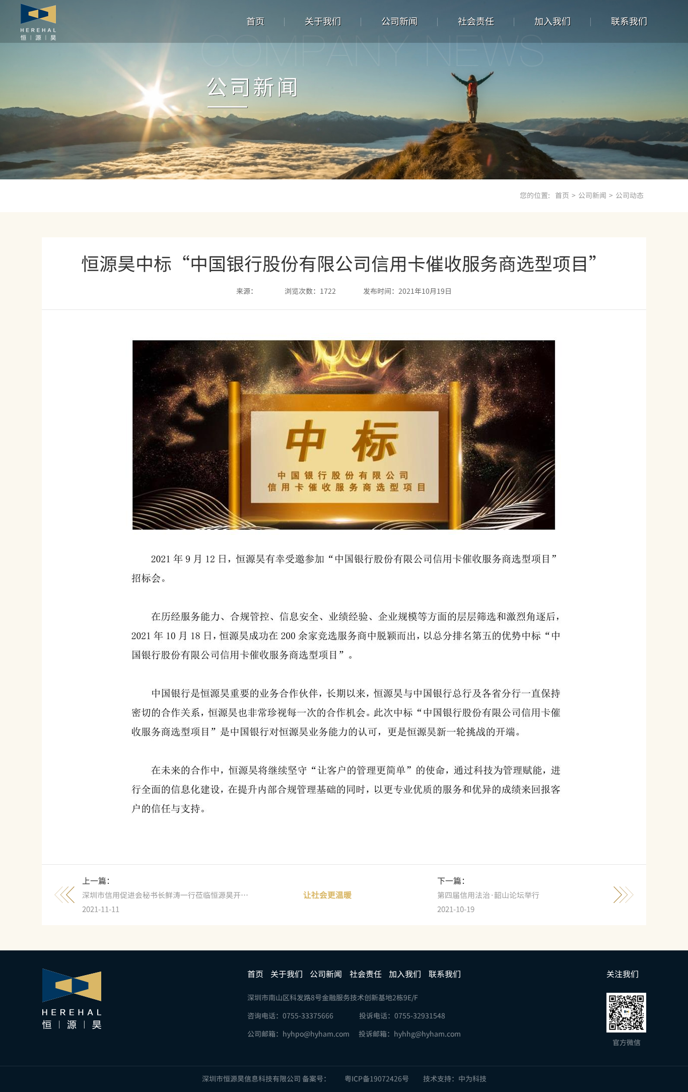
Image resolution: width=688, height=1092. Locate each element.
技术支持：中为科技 (455, 1078)
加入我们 (552, 21)
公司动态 (629, 195)
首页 (255, 21)
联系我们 (629, 21)
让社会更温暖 (327, 895)
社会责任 (476, 21)
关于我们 (323, 21)
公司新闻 (399, 21)
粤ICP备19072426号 (377, 1078)
